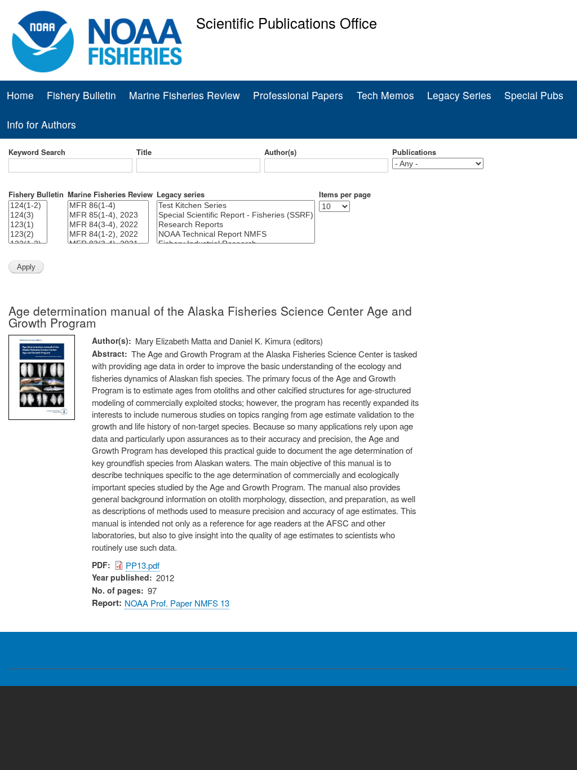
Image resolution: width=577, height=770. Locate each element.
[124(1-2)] (28, 205)
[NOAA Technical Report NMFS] (235, 234)
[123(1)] (28, 224)
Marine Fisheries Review (184, 95)
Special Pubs (533, 95)
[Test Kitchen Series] (235, 205)
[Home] (97, 42)
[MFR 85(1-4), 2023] (108, 215)
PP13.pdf (142, 565)
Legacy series (181, 194)
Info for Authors (41, 124)
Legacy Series (459, 95)
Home (20, 95)
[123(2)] (28, 234)
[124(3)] (28, 215)
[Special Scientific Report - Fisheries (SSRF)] (235, 215)
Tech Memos (385, 95)
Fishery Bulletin (81, 95)
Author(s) (280, 152)
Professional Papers (298, 95)
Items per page (345, 194)
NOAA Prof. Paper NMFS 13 (177, 603)
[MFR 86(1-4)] (108, 205)
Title (144, 152)
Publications (414, 152)
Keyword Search (36, 152)
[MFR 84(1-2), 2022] (108, 234)
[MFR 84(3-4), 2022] (108, 224)
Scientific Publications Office (286, 22)
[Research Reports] (235, 224)
